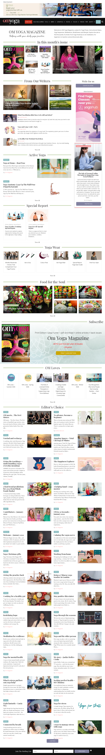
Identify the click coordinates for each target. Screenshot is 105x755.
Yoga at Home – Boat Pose (14, 163)
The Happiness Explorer (64, 461)
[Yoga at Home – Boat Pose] (54, 168)
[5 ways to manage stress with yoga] (90, 727)
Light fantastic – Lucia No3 (12, 704)
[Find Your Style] (94, 255)
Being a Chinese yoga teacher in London (63, 576)
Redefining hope (10, 615)
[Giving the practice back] (39, 577)
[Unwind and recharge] (39, 441)
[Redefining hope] (39, 619)
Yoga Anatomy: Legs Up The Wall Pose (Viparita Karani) (19, 185)
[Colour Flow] (44, 255)
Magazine (6, 160)
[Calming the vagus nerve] (90, 537)
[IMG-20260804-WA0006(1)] (52, 9)
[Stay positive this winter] (90, 598)
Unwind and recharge (12, 438)
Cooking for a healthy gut (14, 596)
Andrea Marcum (59, 430)
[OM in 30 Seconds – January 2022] (90, 514)
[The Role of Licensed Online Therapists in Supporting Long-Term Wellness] (88, 157)
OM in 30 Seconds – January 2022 (62, 513)
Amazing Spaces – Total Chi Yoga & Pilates (64, 439)
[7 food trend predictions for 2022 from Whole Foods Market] (39, 489)
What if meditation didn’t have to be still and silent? (35, 115)
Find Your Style (94, 262)
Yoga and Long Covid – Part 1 (28, 127)
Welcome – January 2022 (13, 535)
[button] (88, 85)
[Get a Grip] (27, 255)
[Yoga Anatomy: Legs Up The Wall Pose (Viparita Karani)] (54, 190)
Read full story (88, 204)
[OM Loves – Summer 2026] (11, 377)
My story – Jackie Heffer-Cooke (64, 658)
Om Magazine (8, 172)
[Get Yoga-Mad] (60, 255)
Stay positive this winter (64, 596)
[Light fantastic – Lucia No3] (39, 706)
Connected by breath (12, 724)
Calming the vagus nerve (64, 535)
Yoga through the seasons (65, 615)
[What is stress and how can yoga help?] (39, 683)
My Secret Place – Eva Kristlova (31, 70)
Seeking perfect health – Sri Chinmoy (64, 681)
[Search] (102, 22)
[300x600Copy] (88, 117)
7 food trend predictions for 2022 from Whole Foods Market (13, 488)
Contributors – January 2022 (13, 513)
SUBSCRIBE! (82, 751)
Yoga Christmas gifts (12, 554)
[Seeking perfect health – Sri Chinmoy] (90, 683)
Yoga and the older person (65, 636)
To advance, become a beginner (63, 416)
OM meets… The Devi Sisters (12, 416)
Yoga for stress (60, 703)
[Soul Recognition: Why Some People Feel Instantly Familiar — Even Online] (94, 377)
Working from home (62, 554)
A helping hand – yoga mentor (63, 487)
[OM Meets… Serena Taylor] (32, 49)
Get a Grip (28, 262)
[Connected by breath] (39, 727)
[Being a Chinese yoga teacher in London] (90, 577)
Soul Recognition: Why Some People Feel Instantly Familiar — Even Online (94, 389)
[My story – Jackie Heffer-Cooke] (90, 659)
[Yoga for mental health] (39, 659)
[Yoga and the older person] (90, 638)
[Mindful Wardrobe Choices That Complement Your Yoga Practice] (11, 255)
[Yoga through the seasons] (90, 617)
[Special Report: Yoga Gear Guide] (77, 255)
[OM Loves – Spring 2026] (27, 377)
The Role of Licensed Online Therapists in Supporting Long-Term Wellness (88, 175)
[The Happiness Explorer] (90, 464)
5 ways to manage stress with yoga (64, 725)
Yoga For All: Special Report (36, 227)
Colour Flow (44, 262)
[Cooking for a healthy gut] (39, 598)
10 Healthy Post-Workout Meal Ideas (30, 139)
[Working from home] (90, 556)
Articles (6, 224)
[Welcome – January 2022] (39, 537)
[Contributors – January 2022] (39, 514)
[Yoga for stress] (90, 706)
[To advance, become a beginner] (90, 417)
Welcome (6, 532)
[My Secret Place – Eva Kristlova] (32, 64)
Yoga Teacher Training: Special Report (45, 70)
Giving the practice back (13, 575)
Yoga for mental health (13, 657)
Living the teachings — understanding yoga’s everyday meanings (13, 463)
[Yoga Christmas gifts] (39, 556)
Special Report (17, 224)
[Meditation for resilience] (39, 638)
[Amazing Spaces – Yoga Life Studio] (45, 49)
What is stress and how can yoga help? (13, 681)
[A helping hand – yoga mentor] (90, 489)
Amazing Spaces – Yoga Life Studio (45, 55)
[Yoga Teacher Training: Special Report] (45, 64)
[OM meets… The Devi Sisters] (39, 417)
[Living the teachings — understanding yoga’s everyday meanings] (39, 464)
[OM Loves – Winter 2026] (77, 377)
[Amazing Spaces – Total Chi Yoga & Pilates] (90, 441)
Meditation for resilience (14, 636)
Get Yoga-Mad (60, 262)
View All (37, 150)
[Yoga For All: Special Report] (38, 215)
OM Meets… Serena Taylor (31, 55)
